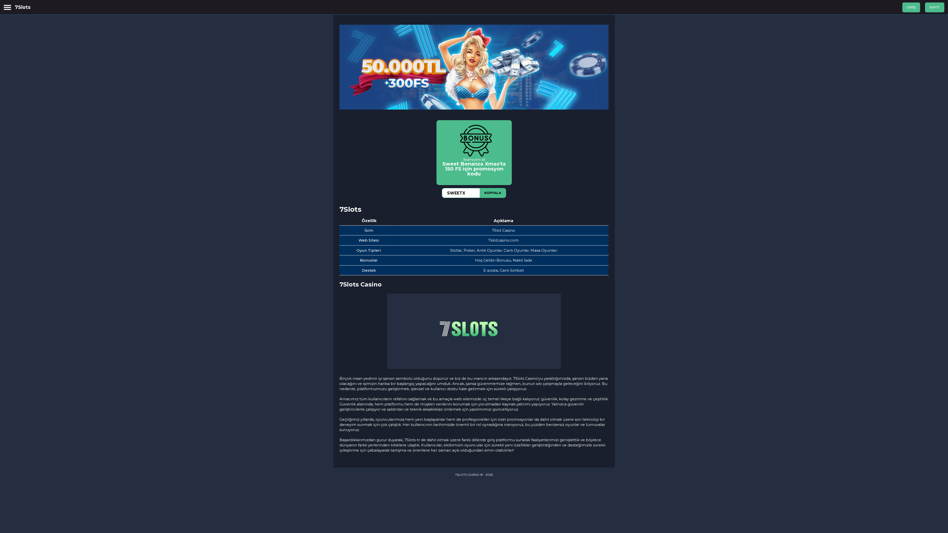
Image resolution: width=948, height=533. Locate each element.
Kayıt (934, 7)
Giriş (911, 7)
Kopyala (492, 193)
